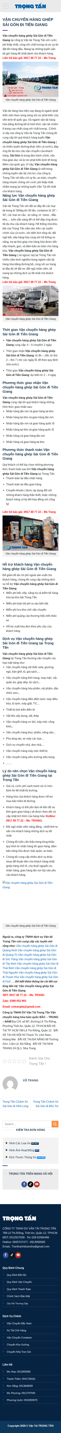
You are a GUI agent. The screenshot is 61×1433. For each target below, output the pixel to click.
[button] (5, 6)
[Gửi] (55, 1124)
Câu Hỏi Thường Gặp (17, 1303)
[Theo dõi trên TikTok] (30, 1184)
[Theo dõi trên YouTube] (37, 1184)
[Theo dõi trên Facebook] (24, 1184)
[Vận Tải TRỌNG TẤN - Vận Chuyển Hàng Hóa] (30, 6)
